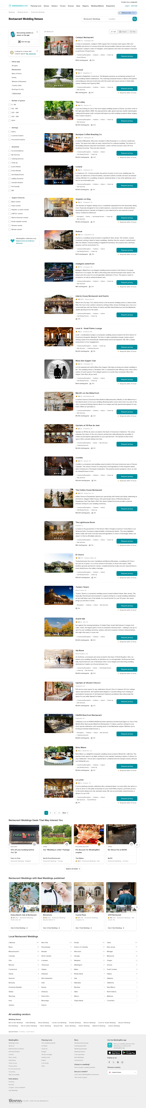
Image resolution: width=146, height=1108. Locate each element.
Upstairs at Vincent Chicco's (88, 683)
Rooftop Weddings (75, 1023)
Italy (75, 978)
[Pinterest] (118, 1062)
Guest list (44, 1049)
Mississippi (45, 1001)
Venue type (16, 62)
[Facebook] (109, 1062)
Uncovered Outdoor (18, 140)
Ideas (78, 6)
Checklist (44, 1046)
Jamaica (11, 1005)
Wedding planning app (81, 1043)
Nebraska (77, 983)
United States (116, 1072)
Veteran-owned (16, 225)
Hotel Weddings (31, 1023)
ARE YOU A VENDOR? (130, 2)
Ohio (10, 960)
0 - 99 (13, 105)
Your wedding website (48, 1043)
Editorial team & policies (16, 1049)
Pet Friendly (15, 187)
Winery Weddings (43, 1023)
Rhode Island (78, 974)
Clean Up (14, 163)
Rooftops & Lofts (18, 89)
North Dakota (111, 992)
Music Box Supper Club (86, 361)
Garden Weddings (84, 1026)
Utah (43, 983)
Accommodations (17, 151)
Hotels (14, 78)
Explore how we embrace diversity (25, 242)
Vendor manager (47, 1054)
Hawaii (11, 974)
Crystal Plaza (80, 915)
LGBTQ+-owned (16, 214)
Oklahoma (110, 983)
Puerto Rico (45, 996)
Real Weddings (79, 1057)
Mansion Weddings (90, 1023)
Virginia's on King (83, 199)
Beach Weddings (70, 1026)
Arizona (109, 965)
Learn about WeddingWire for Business (86, 1074)
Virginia (43, 969)
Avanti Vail (80, 619)
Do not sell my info (15, 1069)
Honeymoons (78, 1060)
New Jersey (111, 947)
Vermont (12, 978)
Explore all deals (72, 869)
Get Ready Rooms (17, 175)
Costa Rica (110, 1001)
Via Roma (80, 650)
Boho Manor (81, 747)
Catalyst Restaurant (85, 37)
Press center (13, 1057)
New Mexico (111, 987)
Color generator (79, 1054)
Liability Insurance (17, 179)
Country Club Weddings (59, 1023)
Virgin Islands (78, 1001)
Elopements (110, 6)
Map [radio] (134, 32)
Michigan (110, 952)
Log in (127, 6)
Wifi (12, 190)
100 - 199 (14, 109)
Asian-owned (15, 206)
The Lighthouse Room (85, 522)
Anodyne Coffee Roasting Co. (89, 134)
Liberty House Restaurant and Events (92, 296)
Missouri (11, 965)
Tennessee (45, 965)
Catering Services (17, 159)
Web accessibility (14, 1074)
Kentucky (12, 983)
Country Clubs (17, 85)
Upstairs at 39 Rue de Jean (88, 425)
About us (11, 1046)
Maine (76, 969)
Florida (76, 943)
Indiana (109, 974)
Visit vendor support (80, 1077)
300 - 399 (15, 117)
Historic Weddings (45, 1026)
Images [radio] (124, 32)
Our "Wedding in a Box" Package (56, 850)
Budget (44, 1051)
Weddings (12, 12)
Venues (46, 6)
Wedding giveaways (80, 1049)
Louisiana (44, 960)
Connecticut (13, 969)
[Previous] (9, 845)
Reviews (11, 1084)
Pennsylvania (45, 947)
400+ (13, 120)
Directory (11, 1082)
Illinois (11, 947)
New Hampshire (46, 978)
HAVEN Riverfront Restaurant (89, 715)
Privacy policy (13, 1066)
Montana (77, 987)
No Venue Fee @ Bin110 (117, 850)
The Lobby (80, 102)
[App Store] (114, 1054)
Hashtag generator (80, 1046)
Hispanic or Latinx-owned (20, 210)
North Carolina (46, 956)
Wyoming (12, 996)
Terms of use (13, 1063)
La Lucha (79, 780)
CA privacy (12, 1072)
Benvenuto (47, 915)
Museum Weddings (124, 1023)
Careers (11, 1054)
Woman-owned (16, 229)
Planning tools (36, 6)
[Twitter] (113, 1062)
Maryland (77, 960)
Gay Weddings (13, 1090)
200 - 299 (15, 113)
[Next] (137, 845)
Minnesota (110, 956)
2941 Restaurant (114, 915)
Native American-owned (19, 218)
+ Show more (16, 93)
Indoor (13, 132)
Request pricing (127, 56)
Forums (63, 6)
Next (64, 813)
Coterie (79, 167)
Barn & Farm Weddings (16, 1023)
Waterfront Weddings (98, 1026)
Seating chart (46, 1057)
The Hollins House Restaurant (89, 490)
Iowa (10, 1001)
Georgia (77, 956)
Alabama (110, 978)
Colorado (12, 956)
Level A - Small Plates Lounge (89, 328)
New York (44, 943)
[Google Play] (129, 1054)
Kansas (43, 987)
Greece (43, 1005)
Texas (109, 943)
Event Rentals (16, 171)
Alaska (11, 992)
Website (97, 6)
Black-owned (15, 202)
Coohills (79, 458)
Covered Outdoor (17, 136)
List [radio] (115, 32)
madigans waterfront (85, 264)
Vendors (54, 6)
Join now (134, 6)
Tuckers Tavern (82, 587)
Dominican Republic (15, 987)
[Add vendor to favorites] (70, 39)
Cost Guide (45, 1063)
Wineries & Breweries (19, 82)
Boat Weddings (13, 1026)
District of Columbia (81, 947)
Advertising (12, 1060)
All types (15, 66)
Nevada (44, 952)
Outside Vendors (17, 183)
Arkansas (44, 992)
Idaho (76, 992)
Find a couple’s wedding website (84, 1067)
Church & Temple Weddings (107, 1023)
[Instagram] (122, 1062)
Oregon (109, 960)
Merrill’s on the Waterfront (87, 393)
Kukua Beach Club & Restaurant (24, 915)
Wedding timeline (79, 1051)
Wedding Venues (23, 12)
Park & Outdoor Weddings (29, 1026)
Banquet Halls (58, 1026)
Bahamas (110, 996)
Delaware (44, 974)
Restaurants (16, 70)
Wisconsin (77, 952)
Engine (44, 1060)
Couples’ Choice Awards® (17, 1087)
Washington (78, 965)
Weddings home (14, 1043)
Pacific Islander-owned (19, 222)
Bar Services (15, 155)
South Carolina (112, 969)
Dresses (71, 6)
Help (43, 1066)
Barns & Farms (17, 74)
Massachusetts (14, 952)
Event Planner (16, 167)
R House (79, 70)
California (12, 943)
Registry (86, 6)
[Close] (37, 32)
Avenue (79, 231)
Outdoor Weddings (114, 1026)
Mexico (76, 996)
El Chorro (80, 555)
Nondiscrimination (14, 1051)
